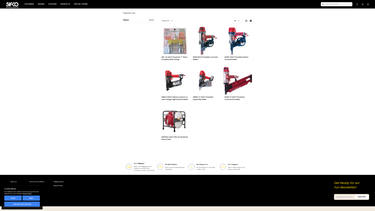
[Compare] (357, 4)
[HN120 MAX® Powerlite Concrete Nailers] (206, 41)
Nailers (41, 4)
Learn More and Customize (22, 204)
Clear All (151, 20)
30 (235, 21)
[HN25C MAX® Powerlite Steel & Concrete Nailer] (238, 41)
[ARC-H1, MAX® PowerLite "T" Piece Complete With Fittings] (174, 41)
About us (14, 182)
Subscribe (362, 197)
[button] (362, 4)
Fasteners (29, 4)
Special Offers (81, 4)
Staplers (52, 4)
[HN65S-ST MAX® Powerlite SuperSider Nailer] (206, 81)
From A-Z (165, 21)
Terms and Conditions (36, 182)
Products (65, 4)
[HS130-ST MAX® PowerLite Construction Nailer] (238, 81)
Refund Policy (58, 186)
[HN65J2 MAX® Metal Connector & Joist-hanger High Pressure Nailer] (174, 81)
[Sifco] (12, 4)
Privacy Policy (27, 194)
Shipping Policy (59, 182)
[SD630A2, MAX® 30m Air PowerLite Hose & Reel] (174, 120)
